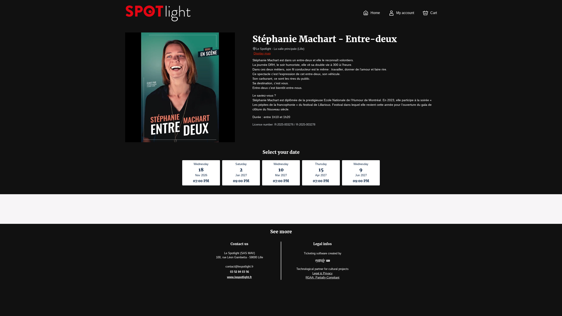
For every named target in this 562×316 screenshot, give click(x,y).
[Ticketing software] (322, 261)
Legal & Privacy (322, 273)
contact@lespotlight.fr (239, 266)
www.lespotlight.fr (239, 277)
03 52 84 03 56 (239, 271)
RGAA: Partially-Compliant (322, 277)
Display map (262, 53)
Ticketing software (315, 253)
